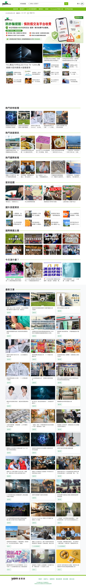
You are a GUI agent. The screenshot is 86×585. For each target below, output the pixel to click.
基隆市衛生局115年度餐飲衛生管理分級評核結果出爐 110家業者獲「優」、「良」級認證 (68, 473)
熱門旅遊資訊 (12, 132)
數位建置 (65, 579)
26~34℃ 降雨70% (28, 13)
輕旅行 (22, 9)
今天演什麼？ (12, 259)
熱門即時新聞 (12, 107)
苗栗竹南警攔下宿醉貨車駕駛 (40, 495)
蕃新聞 (15, 9)
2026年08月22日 (10, 13)
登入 (78, 4)
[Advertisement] (43, 95)
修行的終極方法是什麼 (63, 308)
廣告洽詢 (72, 579)
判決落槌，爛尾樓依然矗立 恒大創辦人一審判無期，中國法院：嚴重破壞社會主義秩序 (68, 543)
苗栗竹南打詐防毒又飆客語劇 (65, 448)
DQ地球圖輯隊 (32, 9)
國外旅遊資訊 (12, 207)
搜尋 (46, 9)
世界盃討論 (69, 9)
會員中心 (46, 579)
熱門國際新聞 (12, 157)
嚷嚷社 (41, 9)
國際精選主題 (12, 230)
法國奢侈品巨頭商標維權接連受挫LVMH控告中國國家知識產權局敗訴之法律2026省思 (43, 333)
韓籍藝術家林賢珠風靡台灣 (64, 401)
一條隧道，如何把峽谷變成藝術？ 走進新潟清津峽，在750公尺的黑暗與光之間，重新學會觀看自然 (67, 520)
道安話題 (10, 182)
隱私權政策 (59, 579)
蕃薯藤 (6, 3)
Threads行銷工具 (56, 9)
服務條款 (52, 579)
